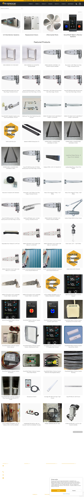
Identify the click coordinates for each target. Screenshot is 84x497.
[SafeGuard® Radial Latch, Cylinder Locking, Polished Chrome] (31, 207)
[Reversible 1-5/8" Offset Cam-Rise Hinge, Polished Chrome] (31, 181)
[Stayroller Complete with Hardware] (10, 181)
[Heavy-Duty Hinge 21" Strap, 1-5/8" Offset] (73, 181)
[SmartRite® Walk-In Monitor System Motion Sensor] (10, 334)
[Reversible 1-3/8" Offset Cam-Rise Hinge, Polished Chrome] (73, 54)
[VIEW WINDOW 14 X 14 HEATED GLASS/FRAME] (31, 54)
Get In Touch (7, 472)
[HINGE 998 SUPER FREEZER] (73, 258)
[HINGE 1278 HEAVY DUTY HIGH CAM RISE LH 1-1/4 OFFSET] (31, 232)
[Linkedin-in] (8, 481)
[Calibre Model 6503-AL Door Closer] (73, 207)
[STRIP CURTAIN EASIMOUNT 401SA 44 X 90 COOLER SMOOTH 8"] (52, 258)
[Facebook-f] (3, 481)
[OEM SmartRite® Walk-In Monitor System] (73, 283)
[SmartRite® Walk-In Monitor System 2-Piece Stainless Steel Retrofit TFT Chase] (10, 385)
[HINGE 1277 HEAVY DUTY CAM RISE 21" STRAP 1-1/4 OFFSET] (52, 105)
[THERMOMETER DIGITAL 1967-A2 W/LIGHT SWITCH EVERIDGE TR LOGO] (31, 412)
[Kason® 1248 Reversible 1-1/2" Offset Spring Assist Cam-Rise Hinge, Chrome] (10, 207)
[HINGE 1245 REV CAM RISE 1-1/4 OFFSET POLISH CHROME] (52, 54)
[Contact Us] (3, 478)
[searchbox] (11, 8)
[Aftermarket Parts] (52, 23)
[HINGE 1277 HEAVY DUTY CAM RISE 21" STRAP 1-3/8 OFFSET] (73, 105)
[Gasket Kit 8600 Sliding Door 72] (31, 130)
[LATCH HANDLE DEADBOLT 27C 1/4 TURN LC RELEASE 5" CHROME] (52, 283)
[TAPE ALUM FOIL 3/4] (10, 130)
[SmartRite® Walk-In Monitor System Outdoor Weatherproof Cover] (31, 334)
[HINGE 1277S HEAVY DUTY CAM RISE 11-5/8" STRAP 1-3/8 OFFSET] (10, 283)
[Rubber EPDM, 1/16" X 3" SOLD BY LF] (52, 156)
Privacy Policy (47, 494)
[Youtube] (11, 481)
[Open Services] (45, 3)
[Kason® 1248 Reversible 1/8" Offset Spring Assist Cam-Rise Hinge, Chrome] (31, 156)
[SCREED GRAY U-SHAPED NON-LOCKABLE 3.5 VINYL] (52, 130)
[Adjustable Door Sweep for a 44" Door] (10, 232)
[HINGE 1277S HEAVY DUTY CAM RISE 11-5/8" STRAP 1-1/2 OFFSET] (31, 283)
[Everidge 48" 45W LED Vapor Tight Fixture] (52, 385)
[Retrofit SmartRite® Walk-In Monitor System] (10, 309)
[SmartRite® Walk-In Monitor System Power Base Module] (31, 360)
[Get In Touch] (3, 471)
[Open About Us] (58, 3)
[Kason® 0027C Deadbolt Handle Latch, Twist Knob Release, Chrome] (10, 105)
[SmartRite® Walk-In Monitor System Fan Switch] (10, 360)
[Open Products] (32, 3)
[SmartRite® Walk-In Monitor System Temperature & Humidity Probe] (73, 309)
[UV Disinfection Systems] (11, 23)
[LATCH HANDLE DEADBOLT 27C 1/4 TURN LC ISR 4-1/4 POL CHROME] (10, 412)
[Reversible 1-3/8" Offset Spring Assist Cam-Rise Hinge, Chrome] (52, 79)
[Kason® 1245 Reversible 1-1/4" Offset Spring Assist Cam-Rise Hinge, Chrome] (31, 79)
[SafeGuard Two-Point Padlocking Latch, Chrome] (31, 105)
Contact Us (6, 478)
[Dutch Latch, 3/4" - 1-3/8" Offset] (73, 232)
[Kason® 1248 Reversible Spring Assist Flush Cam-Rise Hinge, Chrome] (73, 79)
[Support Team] (3, 474)
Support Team (7, 475)
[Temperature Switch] (31, 385)
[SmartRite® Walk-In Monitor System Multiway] (73, 360)
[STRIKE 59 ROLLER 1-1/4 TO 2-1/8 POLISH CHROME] (73, 412)
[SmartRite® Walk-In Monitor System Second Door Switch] (73, 334)
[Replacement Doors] (31, 23)
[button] (76, 4)
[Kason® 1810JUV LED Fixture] (73, 385)
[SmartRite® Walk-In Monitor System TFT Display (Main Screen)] (52, 334)
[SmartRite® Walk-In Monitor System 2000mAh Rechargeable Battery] (52, 360)
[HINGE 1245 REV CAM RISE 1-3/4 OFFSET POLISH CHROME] (52, 207)
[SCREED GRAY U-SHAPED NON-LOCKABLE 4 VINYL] (73, 130)
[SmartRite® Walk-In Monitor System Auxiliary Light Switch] (52, 309)
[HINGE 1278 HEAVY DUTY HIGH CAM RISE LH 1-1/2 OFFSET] (10, 258)
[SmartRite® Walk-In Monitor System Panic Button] (31, 309)
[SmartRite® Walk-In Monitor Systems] (73, 23)
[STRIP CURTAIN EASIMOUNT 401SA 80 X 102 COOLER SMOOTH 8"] (31, 258)
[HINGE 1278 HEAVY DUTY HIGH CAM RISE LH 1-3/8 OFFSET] (52, 232)
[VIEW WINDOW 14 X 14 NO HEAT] (10, 54)
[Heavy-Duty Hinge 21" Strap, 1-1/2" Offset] (52, 181)
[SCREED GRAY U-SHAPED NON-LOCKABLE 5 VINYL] (10, 156)
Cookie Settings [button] (66, 493)
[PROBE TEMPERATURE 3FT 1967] (52, 412)
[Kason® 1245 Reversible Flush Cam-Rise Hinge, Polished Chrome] (10, 79)
